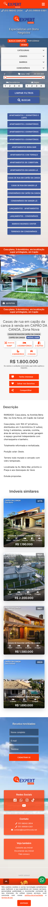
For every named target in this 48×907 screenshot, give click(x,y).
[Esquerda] (2, 280)
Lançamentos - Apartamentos (24, 208)
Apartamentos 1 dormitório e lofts (24, 116)
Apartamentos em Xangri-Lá (24, 170)
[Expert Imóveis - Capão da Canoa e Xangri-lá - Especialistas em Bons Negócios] (24, 19)
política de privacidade (34, 895)
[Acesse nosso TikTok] (32, 800)
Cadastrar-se (24, 757)
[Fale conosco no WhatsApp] (21, 800)
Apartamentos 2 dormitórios (24, 124)
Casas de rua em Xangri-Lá (24, 185)
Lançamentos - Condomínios (24, 216)
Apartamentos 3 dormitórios (24, 132)
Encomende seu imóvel (24, 851)
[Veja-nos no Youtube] (24, 805)
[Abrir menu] (43, 4)
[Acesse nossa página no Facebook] (15, 800)
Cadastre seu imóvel (24, 848)
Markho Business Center (24, 224)
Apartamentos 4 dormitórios (24, 139)
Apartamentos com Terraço (24, 155)
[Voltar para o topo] (6, 881)
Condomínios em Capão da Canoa (24, 193)
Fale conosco (24, 854)
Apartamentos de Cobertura (24, 162)
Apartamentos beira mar (24, 147)
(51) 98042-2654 (13, 10)
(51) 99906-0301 (37, 10)
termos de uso (7, 897)
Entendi (24, 903)
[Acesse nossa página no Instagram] (27, 800)
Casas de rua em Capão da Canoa (24, 178)
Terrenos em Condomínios (24, 231)
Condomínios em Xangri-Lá (24, 201)
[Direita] (45, 280)
